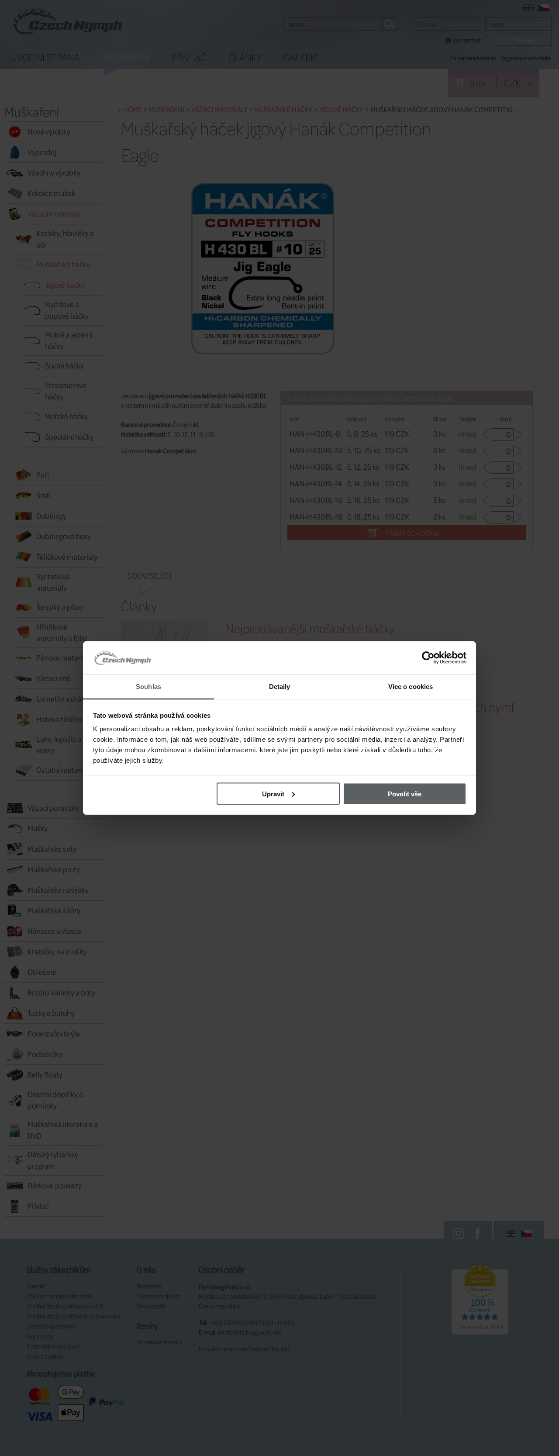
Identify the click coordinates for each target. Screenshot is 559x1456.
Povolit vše (404, 793)
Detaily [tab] (279, 686)
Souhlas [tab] (148, 686)
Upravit (273, 793)
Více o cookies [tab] (410, 686)
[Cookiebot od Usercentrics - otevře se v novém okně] (428, 657)
